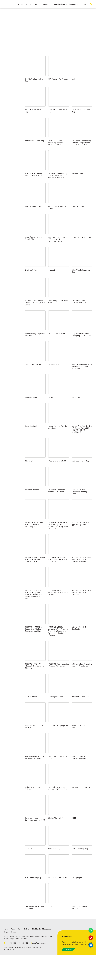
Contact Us (68, 949)
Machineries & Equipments (65, 4)
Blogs (6, 932)
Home (20, 4)
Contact (84, 4)
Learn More (35, 56)
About (28, 4)
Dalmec (46, 4)
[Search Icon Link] (91, 4)
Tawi (36, 4)
